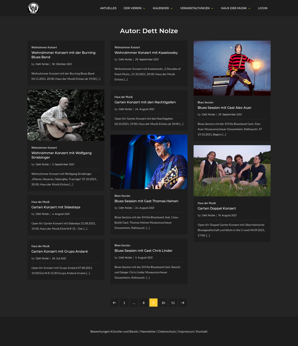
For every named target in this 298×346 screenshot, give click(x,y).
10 (164, 303)
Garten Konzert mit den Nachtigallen (145, 102)
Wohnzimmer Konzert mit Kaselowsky (146, 53)
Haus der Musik (234, 8)
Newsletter (148, 331)
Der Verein (132, 8)
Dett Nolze (42, 64)
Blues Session (205, 102)
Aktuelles (108, 8)
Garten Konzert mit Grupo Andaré (59, 251)
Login (262, 8)
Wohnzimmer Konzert (44, 47)
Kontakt (202, 331)
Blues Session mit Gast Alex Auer (225, 108)
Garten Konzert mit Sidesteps (55, 207)
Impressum (186, 331)
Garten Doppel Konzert (217, 208)
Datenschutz (167, 331)
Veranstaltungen (195, 8)
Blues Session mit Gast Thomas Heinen (146, 201)
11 (174, 303)
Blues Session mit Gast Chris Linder (144, 251)
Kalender (161, 8)
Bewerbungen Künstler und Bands (114, 331)
